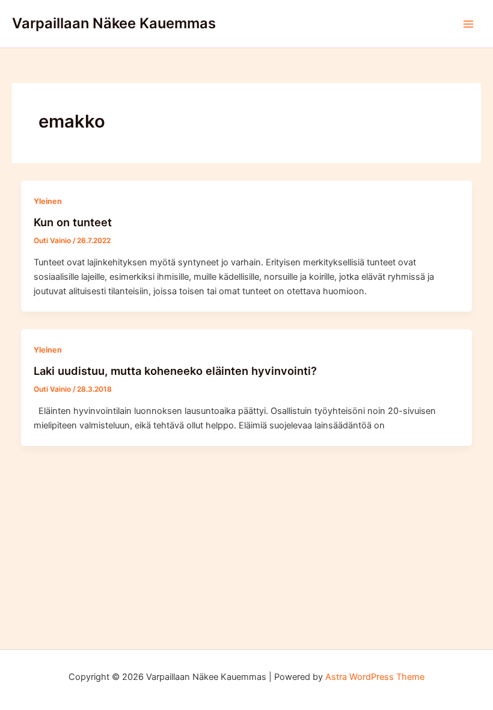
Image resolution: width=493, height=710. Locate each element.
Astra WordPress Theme (374, 676)
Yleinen (48, 201)
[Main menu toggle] (468, 24)
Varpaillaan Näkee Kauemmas (114, 23)
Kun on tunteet (73, 222)
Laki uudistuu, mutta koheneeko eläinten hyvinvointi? (175, 370)
